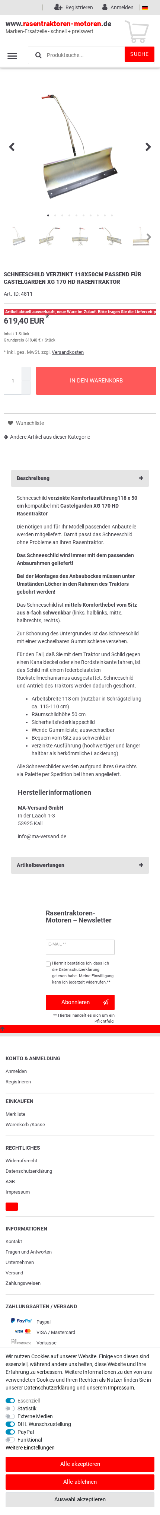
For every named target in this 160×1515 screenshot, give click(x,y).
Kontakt (14, 1241)
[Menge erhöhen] (26, 374)
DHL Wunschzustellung (44, 1424)
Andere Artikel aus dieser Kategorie (50, 437)
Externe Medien (35, 1416)
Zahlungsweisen (23, 1283)
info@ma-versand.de (42, 836)
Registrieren (18, 1081)
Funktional (29, 1440)
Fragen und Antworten (29, 1252)
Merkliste (15, 1114)
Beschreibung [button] (33, 478)
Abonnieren (75, 1002)
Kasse (38, 1124)
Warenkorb (17, 1124)
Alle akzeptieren (80, 1464)
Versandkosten (68, 352)
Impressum (18, 1192)
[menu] (12, 55)
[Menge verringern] (26, 388)
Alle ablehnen (80, 1482)
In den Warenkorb (96, 380)
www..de (58, 26)
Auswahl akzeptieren (80, 1499)
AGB (10, 1181)
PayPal (25, 1432)
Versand (14, 1273)
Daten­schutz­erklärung (29, 1171)
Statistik (26, 1408)
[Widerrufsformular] (12, 1207)
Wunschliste (29, 423)
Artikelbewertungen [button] (40, 865)
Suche (139, 54)
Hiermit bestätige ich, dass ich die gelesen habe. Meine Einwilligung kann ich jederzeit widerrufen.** (82, 972)
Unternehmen (20, 1262)
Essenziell (28, 1401)
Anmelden (16, 1071)
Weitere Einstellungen (30, 1448)
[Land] (145, 7)
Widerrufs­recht (21, 1160)
